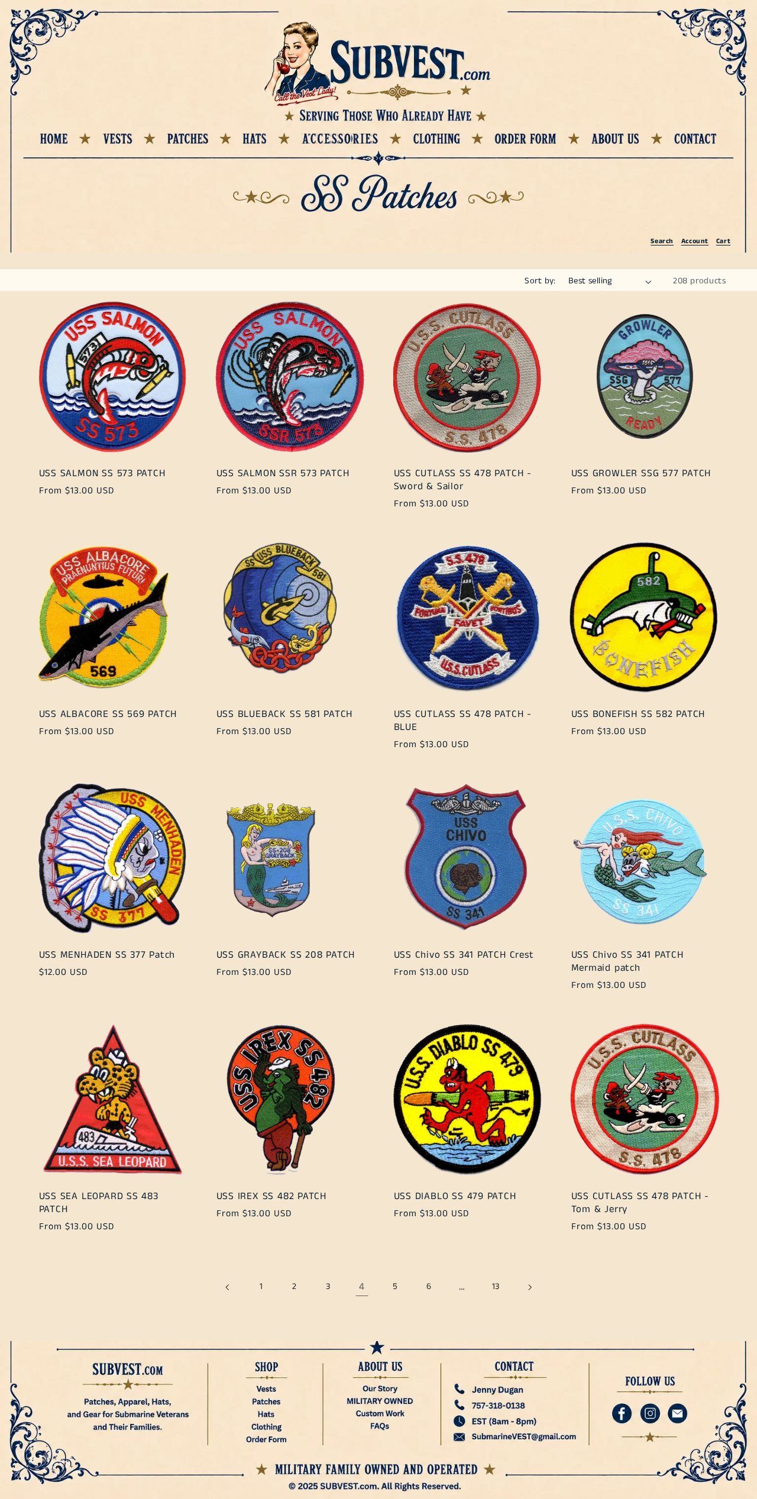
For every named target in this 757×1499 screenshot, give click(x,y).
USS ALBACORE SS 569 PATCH (107, 714)
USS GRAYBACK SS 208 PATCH (285, 955)
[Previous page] (227, 1287)
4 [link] (362, 1287)
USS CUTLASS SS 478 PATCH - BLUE (462, 721)
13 (496, 1287)
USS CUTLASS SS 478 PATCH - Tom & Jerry (640, 1203)
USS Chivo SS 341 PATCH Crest (463, 955)
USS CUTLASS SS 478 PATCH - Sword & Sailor (462, 480)
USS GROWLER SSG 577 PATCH (641, 473)
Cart (723, 241)
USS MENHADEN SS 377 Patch (106, 955)
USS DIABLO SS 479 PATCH (454, 1196)
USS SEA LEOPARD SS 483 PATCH (98, 1203)
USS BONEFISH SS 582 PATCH (638, 714)
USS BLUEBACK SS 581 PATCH (284, 714)
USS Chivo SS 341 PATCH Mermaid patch (627, 962)
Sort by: (540, 281)
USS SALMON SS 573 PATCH (101, 473)
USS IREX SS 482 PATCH (271, 1196)
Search (662, 241)
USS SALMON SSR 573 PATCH (282, 473)
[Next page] (529, 1287)
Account (695, 241)
